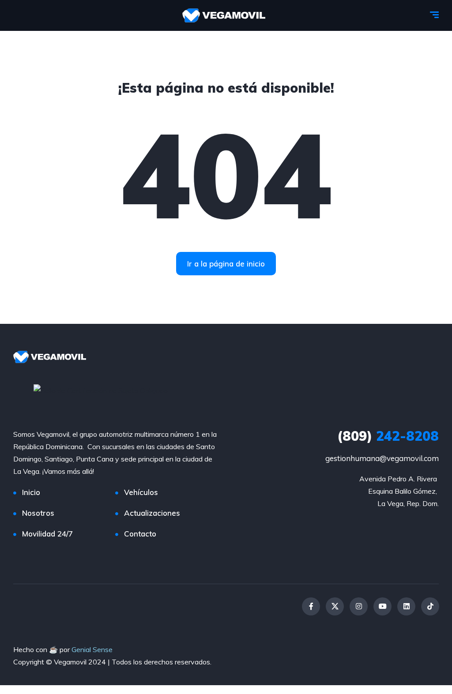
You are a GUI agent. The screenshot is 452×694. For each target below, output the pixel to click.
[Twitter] (335, 606)
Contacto (140, 533)
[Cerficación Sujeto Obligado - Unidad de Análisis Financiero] (101, 389)
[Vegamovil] (224, 15)
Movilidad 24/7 (47, 533)
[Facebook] (311, 606)
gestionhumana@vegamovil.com (382, 458)
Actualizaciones (152, 513)
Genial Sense (92, 649)
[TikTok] (430, 606)
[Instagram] (359, 606)
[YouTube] (382, 606)
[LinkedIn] (406, 606)
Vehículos (141, 492)
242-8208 (388, 436)
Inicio (31, 492)
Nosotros (38, 513)
